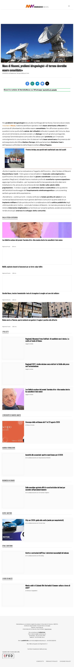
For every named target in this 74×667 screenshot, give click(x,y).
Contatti (40, 661)
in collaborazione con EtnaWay (35, 555)
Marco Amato (30, 425)
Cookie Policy (65, 661)
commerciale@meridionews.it (37, 640)
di (26, 425)
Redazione (13, 73)
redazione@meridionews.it (38, 634)
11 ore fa (8, 246)
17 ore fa (8, 326)
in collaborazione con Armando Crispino (38, 492)
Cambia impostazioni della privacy (37, 649)
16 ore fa (8, 299)
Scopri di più (48, 629)
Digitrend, (4, 246)
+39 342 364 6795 (40, 635)
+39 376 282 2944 (40, 637)
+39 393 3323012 (51, 640)
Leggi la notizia (29, 344)
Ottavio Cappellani (32, 590)
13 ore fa (8, 273)
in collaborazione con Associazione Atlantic (38, 457)
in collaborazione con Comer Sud (36, 523)
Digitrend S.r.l (43, 644)
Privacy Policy (51, 661)
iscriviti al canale (50, 90)
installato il (8, 126)
